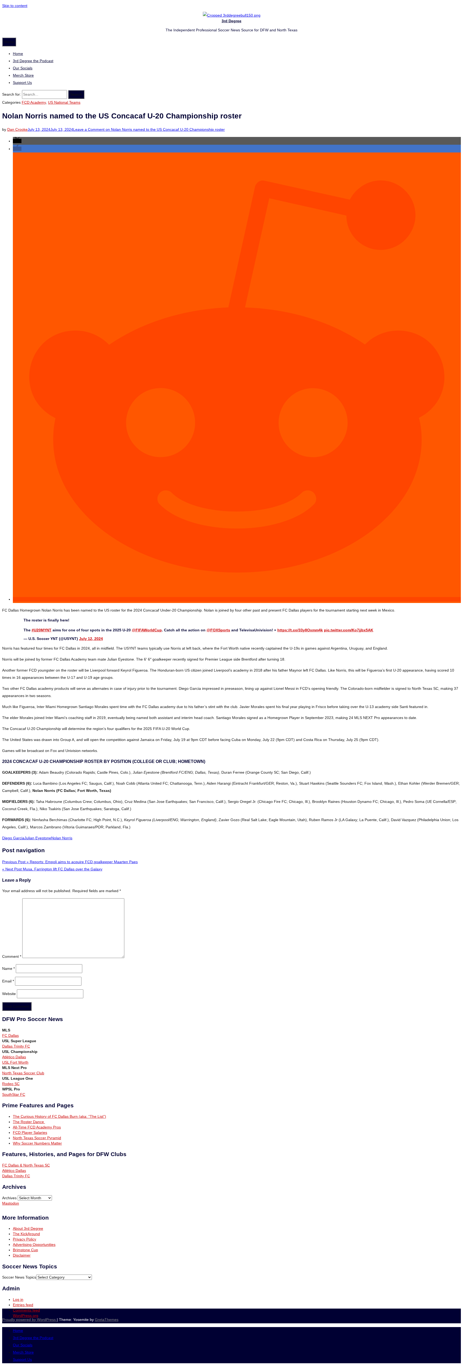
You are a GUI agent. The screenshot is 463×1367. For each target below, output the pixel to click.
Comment (11, 957)
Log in (18, 1299)
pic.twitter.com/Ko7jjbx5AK (348, 630)
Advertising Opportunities (34, 1244)
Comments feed (26, 1310)
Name (8, 968)
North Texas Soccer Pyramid (37, 1138)
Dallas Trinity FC (16, 1046)
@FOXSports (218, 630)
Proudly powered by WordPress (29, 1319)
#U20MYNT (41, 630)
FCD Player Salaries (30, 1132)
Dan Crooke (17, 129)
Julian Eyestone (37, 838)
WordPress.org (25, 1315)
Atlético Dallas (14, 1057)
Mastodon (10, 1203)
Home (18, 53)
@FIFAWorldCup (147, 630)
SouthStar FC (13, 1094)
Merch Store (23, 75)
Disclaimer (22, 1255)
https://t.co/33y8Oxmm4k (300, 630)
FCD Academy (34, 102)
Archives (9, 1198)
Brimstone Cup (25, 1250)
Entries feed (23, 1305)
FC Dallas (10, 1035)
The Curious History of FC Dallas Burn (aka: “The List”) (59, 1116)
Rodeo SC (11, 1084)
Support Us (22, 82)
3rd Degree (231, 21)
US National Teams (64, 102)
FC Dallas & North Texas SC (26, 1165)
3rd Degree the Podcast (33, 61)
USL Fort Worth (15, 1062)
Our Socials (22, 68)
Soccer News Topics (19, 1277)
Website (9, 994)
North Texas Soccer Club (23, 1073)
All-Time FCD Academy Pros (37, 1127)
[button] (17, 141)
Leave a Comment (149, 129)
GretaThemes (106, 1319)
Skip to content (14, 5)
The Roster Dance (29, 1122)
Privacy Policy (24, 1239)
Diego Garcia (13, 838)
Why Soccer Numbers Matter (37, 1143)
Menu (9, 42)
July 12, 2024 (91, 638)
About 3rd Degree (28, 1228)
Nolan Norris (61, 838)
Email (8, 981)
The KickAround (26, 1234)
